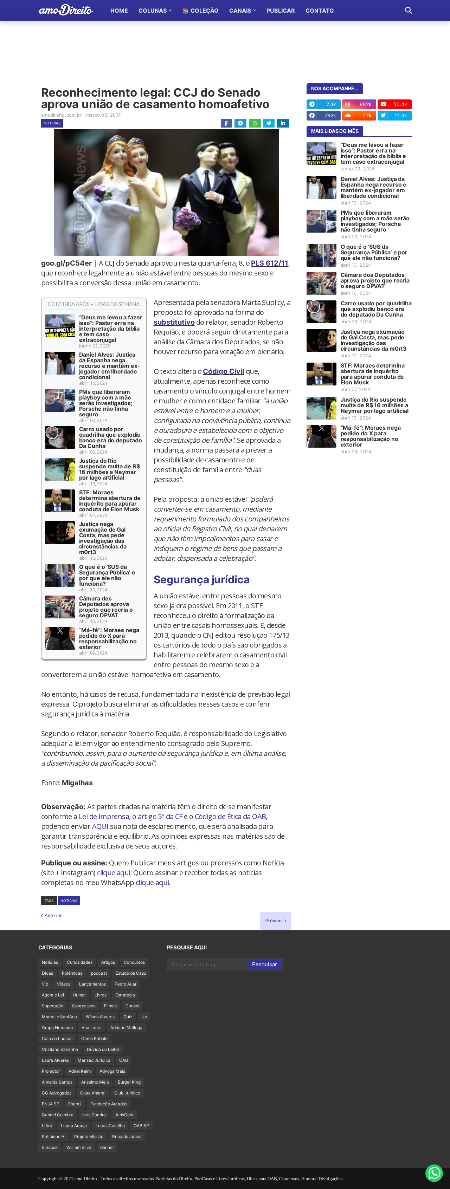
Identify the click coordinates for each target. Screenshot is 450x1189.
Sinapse (50, 1147)
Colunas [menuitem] (153, 10)
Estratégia (125, 995)
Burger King (129, 1082)
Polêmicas (72, 973)
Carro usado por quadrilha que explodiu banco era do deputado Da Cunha (110, 437)
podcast (99, 973)
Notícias (52, 123)
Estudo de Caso (131, 973)
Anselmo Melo (95, 1082)
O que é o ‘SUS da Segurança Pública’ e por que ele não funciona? (107, 575)
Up (144, 1016)
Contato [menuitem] (320, 10)
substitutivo (174, 322)
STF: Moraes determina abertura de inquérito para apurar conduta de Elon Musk (110, 500)
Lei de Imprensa (104, 816)
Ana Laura (92, 1027)
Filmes (110, 1005)
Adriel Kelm (80, 1071)
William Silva (78, 1147)
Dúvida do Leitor (103, 1049)
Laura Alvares (55, 1060)
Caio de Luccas (57, 1038)
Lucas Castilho (110, 1125)
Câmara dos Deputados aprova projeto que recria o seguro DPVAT (106, 607)
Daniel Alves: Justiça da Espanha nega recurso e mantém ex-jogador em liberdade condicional (109, 366)
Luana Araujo (74, 1125)
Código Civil (223, 371)
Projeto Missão (88, 1136)
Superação (52, 1005)
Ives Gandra (94, 1114)
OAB (123, 1060)
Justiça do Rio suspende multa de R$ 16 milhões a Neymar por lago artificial (109, 469)
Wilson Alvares (100, 1016)
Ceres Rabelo (94, 1038)
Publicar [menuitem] (280, 10)
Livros (101, 995)
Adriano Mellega (126, 1027)
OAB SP (141, 1125)
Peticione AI (53, 1136)
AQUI (100, 826)
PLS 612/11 (269, 263)
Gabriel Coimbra (57, 1114)
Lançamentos (92, 984)
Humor (79, 995)
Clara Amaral (92, 1093)
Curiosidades (79, 962)
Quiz (128, 1016)
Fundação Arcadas (108, 1103)
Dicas (47, 973)
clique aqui (113, 872)
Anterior (53, 915)
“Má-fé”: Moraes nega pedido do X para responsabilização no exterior (109, 638)
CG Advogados (56, 1093)
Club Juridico (127, 1093)
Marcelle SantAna (59, 1016)
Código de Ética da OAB (230, 816)
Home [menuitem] (119, 10)
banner (107, 1147)
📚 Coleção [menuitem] (200, 10)
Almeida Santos (57, 1082)
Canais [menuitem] (240, 10)
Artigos (108, 962)
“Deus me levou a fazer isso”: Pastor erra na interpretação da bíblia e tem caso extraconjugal (110, 328)
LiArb (47, 1125)
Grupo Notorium (57, 1027)
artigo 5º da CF (160, 816)
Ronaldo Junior (127, 1136)
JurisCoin (124, 1114)
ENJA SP (50, 1103)
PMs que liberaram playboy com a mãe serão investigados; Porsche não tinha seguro (106, 403)
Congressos (83, 1005)
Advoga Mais (112, 1071)
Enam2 (75, 1103)
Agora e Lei (53, 995)
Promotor (51, 1071)
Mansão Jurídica (94, 1060)
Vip (45, 984)
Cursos (132, 1005)
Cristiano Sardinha (60, 1049)
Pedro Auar (125, 984)
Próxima (274, 920)
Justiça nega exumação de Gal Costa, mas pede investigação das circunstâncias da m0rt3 (103, 538)
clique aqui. (153, 882)
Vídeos (63, 984)
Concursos (134, 962)
